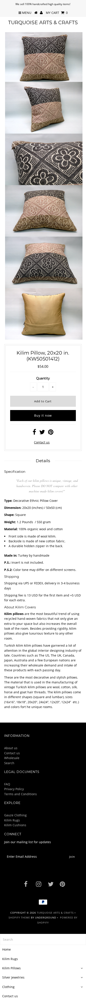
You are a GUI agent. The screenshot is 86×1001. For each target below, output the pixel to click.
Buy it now (43, 415)
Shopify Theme (19, 917)
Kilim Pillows (11, 968)
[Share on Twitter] (42, 433)
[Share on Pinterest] (50, 433)
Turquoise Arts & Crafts (43, 23)
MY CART (57, 13)
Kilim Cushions (15, 825)
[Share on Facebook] (34, 433)
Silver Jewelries (13, 977)
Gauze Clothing (15, 815)
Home (6, 949)
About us (10, 748)
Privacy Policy (14, 789)
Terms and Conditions (20, 794)
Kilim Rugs (12, 820)
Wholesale (11, 758)
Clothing (8, 987)
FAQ (7, 784)
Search (9, 763)
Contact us (42, 442)
